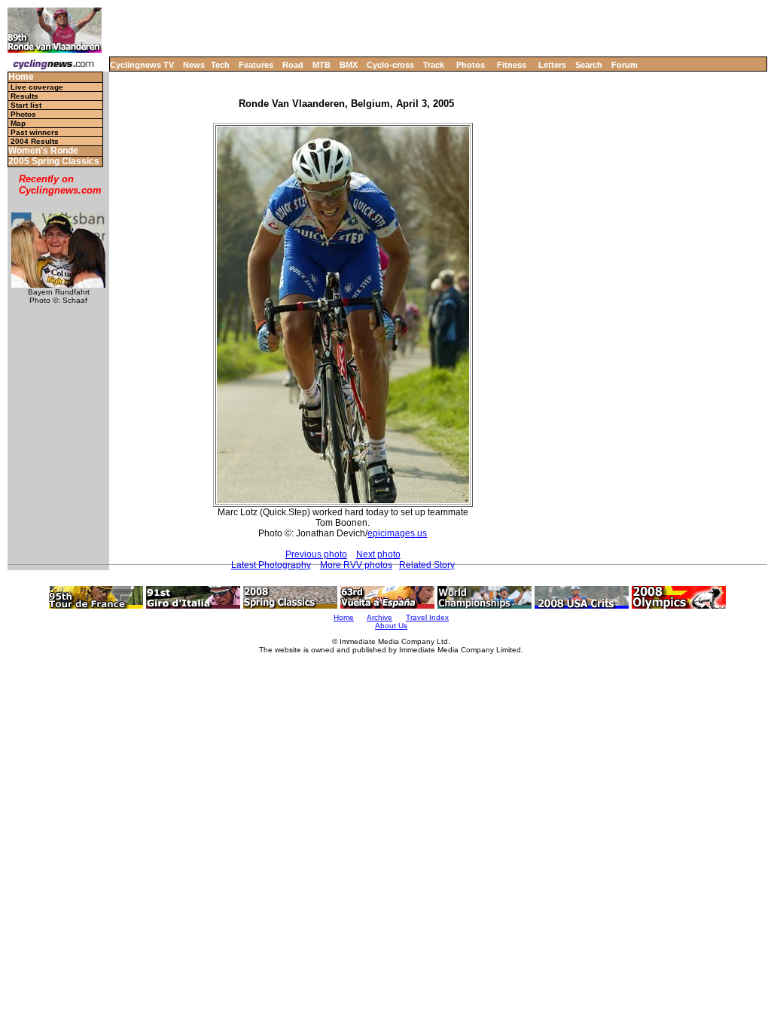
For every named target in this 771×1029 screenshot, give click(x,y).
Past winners (35, 132)
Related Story (427, 565)
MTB (321, 64)
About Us (391, 625)
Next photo (378, 554)
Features (256, 64)
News (194, 64)
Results (24, 96)
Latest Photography (271, 565)
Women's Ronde (43, 151)
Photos (470, 64)
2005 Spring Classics (53, 161)
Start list (26, 105)
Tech (220, 64)
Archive (379, 617)
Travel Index (427, 617)
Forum (624, 64)
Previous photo (316, 554)
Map (18, 123)
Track (433, 64)
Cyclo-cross (390, 64)
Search (588, 64)
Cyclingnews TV (142, 64)
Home (21, 77)
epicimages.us (397, 533)
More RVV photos (356, 565)
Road (292, 64)
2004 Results (35, 141)
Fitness (511, 64)
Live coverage (37, 87)
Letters (552, 64)
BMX (349, 64)
